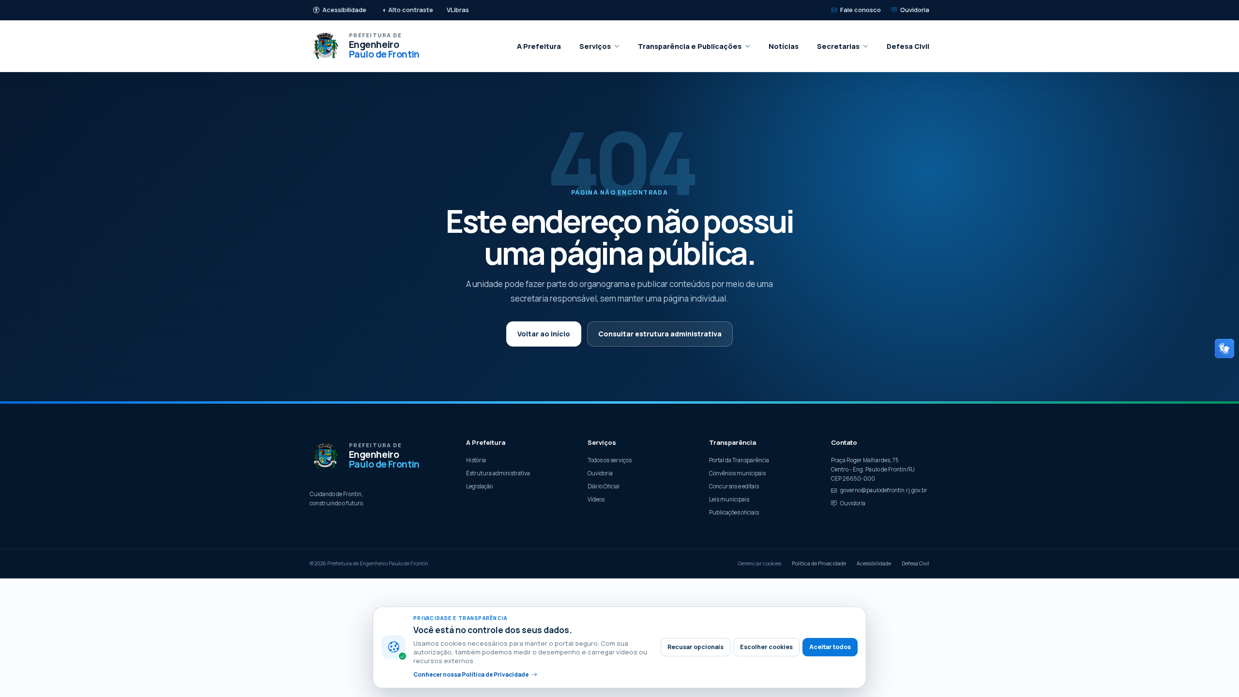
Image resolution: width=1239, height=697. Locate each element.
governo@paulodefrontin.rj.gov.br (883, 490)
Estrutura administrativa (498, 473)
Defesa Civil (908, 46)
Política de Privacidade (819, 563)
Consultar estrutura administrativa (660, 333)
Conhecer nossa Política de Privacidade (471, 674)
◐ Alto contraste (408, 9)
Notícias (784, 46)
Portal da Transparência (739, 460)
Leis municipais (729, 499)
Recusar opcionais (695, 647)
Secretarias (838, 46)
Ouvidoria (914, 9)
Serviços (595, 46)
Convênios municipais (737, 473)
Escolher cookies (766, 647)
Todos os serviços (610, 460)
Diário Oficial (604, 486)
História (476, 460)
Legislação (479, 486)
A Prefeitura (539, 46)
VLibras (458, 9)
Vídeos (596, 499)
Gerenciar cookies (759, 563)
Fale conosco (860, 9)
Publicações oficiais (734, 512)
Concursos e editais (734, 486)
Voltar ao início (543, 333)
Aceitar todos (830, 647)
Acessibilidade (344, 9)
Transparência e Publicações (689, 46)
